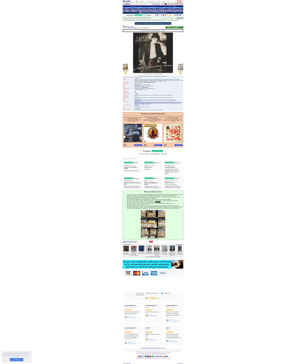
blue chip (126, 8)
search (148, 352)
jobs (180, 11)
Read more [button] (169, 317)
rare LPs (143, 8)
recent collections (162, 353)
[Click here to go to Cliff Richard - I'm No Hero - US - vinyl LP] (141, 250)
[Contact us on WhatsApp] (167, 15)
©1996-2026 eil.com (139, 358)
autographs (169, 10)
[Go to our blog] (178, 15)
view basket (142, 1)
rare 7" (149, 8)
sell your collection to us (141, 353)
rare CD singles (161, 8)
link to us (140, 352)
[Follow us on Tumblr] (163, 15)
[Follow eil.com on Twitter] (143, 357)
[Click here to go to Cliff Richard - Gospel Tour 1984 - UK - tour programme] (180, 250)
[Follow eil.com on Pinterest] (139, 357)
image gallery (155, 352)
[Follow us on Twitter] (159, 15)
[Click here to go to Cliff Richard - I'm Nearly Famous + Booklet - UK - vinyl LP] (164, 250)
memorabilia (177, 10)
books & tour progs (172, 8)
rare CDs (132, 8)
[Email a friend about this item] (130, 242)
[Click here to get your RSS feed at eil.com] (170, 15)
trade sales (146, 11)
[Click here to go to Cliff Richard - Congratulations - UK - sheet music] (149, 250)
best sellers (164, 7)
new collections (164, 11)
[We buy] (153, 268)
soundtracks (141, 10)
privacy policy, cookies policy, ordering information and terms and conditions (157, 358)
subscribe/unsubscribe (161, 354)
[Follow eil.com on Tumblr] (148, 357)
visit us (140, 11)
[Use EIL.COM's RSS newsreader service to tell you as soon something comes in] (165, 356)
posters (180, 8)
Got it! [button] (16, 359)
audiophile (133, 10)
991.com (149, 354)
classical (150, 10)
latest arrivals (139, 7)
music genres (167, 352)
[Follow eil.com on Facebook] (141, 357)
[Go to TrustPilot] (138, 15)
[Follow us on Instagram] (161, 15)
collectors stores (154, 11)
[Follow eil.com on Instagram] (146, 357)
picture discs (162, 10)
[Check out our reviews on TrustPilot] (157, 202)
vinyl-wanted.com (143, 354)
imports (127, 10)
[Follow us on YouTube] (165, 15)
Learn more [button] (24, 355)
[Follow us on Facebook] (157, 15)
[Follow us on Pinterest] (155, 15)
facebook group (174, 11)
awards (155, 10)
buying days (134, 11)
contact (159, 1)
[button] (175, 273)
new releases (128, 7)
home (137, 352)
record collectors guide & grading (152, 353)
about (168, 1)
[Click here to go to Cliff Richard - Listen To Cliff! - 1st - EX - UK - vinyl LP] (126, 250)
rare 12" (154, 8)
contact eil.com (154, 354)
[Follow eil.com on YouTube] (150, 357)
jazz (146, 10)
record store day (176, 7)
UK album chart (152, 7)
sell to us (126, 11)
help (163, 1)
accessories (144, 352)
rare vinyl (138, 8)
